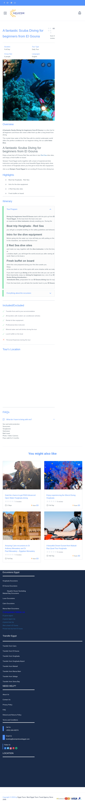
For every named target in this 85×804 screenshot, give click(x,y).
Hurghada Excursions (10, 581)
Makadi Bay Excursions (11, 593)
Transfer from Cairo (9, 646)
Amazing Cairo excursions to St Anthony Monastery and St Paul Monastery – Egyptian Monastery (20, 548)
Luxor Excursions (9, 598)
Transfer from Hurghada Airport (14, 661)
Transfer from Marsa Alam (12, 671)
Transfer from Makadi (10, 666)
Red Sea (44, 155)
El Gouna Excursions (10, 586)
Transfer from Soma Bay (11, 681)
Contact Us (6, 699)
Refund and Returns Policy (12, 715)
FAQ (4, 710)
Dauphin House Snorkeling (16, 591)
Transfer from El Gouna (11, 651)
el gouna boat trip (8, 622)
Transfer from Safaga (10, 676)
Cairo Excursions (8, 603)
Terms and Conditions (10, 720)
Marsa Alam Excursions (11, 608)
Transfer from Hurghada (11, 656)
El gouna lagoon (8, 615)
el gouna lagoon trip (9, 619)
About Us (6, 694)
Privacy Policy (7, 705)
